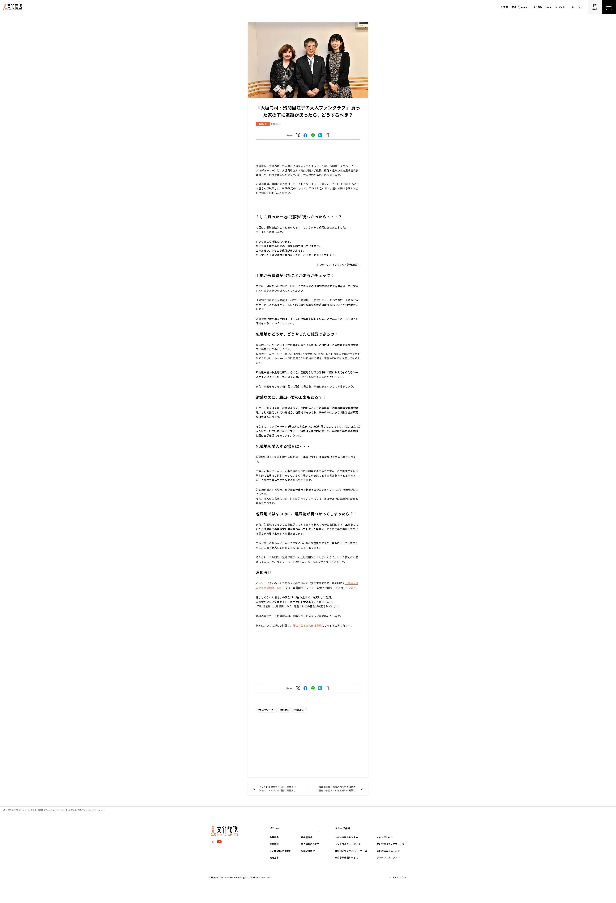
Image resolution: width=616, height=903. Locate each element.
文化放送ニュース (542, 7)
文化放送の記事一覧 (16, 810)
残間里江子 (300, 709)
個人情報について (310, 844)
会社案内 (274, 837)
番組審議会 (306, 837)
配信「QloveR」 (520, 7)
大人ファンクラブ (267, 709)
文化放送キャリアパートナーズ (351, 850)
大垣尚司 (285, 709)
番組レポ (263, 123)
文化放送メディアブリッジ (390, 844)
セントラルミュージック (347, 844)
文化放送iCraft (385, 837)
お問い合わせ (308, 850)
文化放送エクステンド (388, 850)
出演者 (504, 7)
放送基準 (274, 857)
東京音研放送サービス (346, 857)
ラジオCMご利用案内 (280, 850)
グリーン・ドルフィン (388, 857)
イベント (560, 7)
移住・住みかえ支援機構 (307, 625)
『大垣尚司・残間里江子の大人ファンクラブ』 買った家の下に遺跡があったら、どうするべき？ (66, 810)
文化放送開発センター (346, 837)
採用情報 (274, 844)
